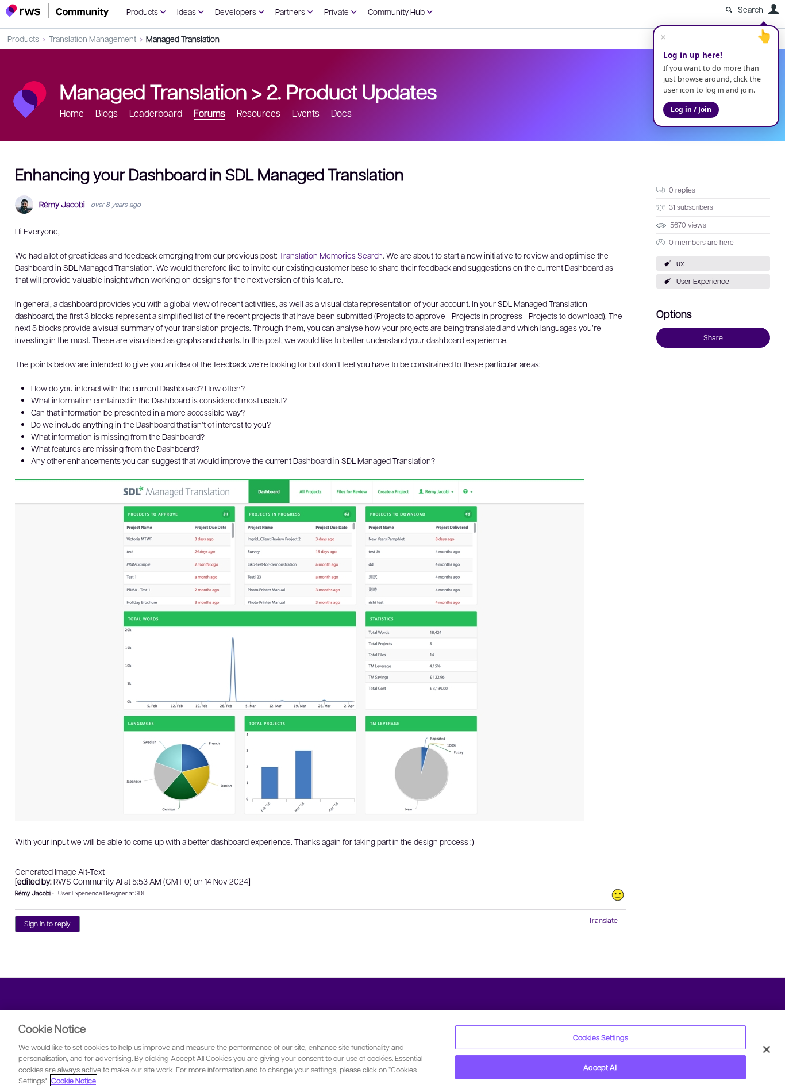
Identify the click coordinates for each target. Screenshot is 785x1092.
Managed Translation (183, 38)
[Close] (766, 1049)
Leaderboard (155, 113)
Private (336, 11)
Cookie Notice (73, 1080)
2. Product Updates (352, 91)
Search (750, 9)
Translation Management (92, 38)
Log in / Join (691, 109)
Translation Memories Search (331, 255)
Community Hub (396, 11)
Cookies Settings (600, 1037)
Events (306, 113)
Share (713, 337)
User (773, 9)
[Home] (57, 10)
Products (142, 11)
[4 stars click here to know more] (617, 894)
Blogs (106, 113)
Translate (603, 920)
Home (72, 113)
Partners (290, 11)
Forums (209, 113)
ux (680, 263)
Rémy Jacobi (62, 204)
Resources (258, 113)
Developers (235, 11)
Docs (341, 113)
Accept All (600, 1067)
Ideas (186, 11)
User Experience (702, 281)
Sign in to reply (47, 923)
